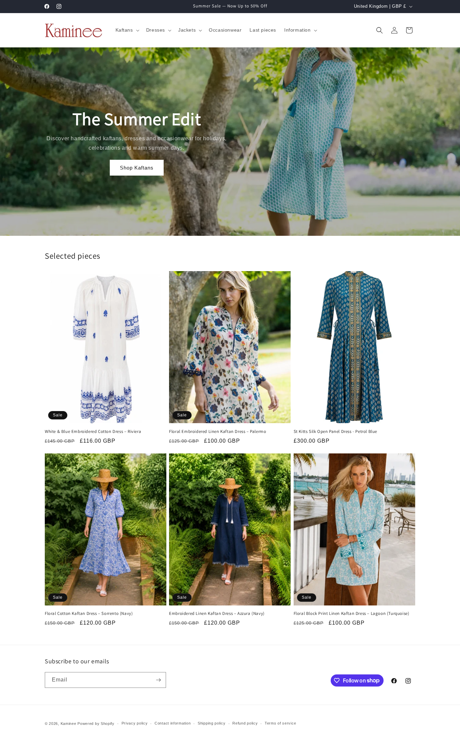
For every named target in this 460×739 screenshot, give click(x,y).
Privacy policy (135, 723)
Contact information (173, 723)
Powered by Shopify (95, 724)
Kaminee (68, 724)
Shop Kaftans (137, 168)
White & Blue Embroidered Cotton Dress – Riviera (93, 431)
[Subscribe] (158, 680)
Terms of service (280, 723)
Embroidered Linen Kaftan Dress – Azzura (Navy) (217, 613)
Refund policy (245, 723)
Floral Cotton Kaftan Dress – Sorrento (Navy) (89, 613)
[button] (126, 30)
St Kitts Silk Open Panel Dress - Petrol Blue (335, 431)
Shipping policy (212, 723)
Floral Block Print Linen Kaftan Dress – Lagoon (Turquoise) (351, 613)
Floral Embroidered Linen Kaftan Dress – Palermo (217, 431)
